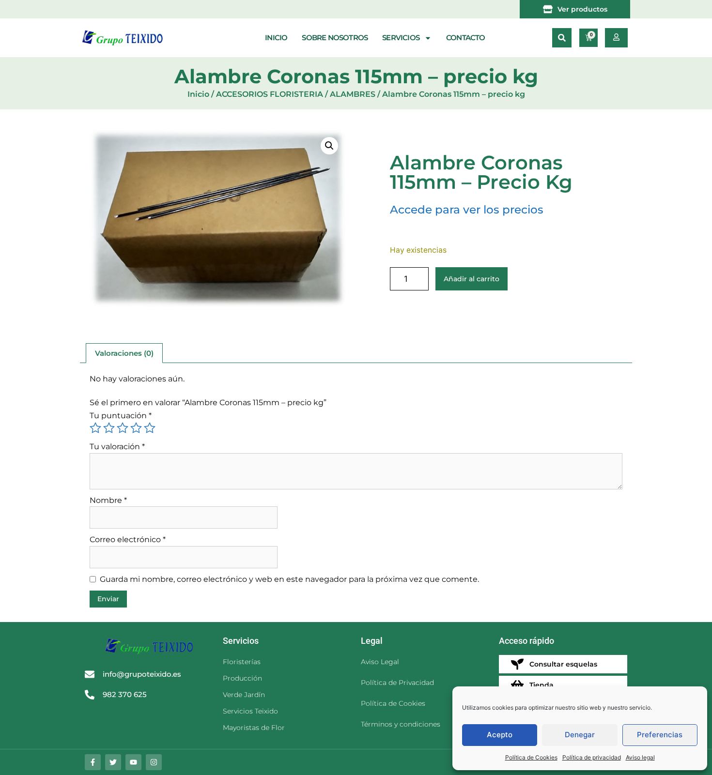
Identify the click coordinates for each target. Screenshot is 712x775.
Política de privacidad (591, 757)
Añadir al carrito (471, 278)
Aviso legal (640, 757)
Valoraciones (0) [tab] (124, 353)
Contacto (465, 37)
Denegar (580, 734)
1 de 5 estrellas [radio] (95, 428)
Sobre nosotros (335, 37)
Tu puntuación (121, 415)
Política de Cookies (531, 757)
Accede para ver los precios (466, 209)
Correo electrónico (128, 539)
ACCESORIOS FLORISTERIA (269, 94)
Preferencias (659, 734)
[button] (562, 37)
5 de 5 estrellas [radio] (149, 428)
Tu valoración (117, 446)
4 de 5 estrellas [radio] (136, 428)
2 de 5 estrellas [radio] (109, 428)
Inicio (276, 37)
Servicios (400, 37)
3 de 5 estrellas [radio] (122, 428)
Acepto (499, 734)
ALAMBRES (352, 94)
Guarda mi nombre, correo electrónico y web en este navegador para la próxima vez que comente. (289, 579)
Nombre (108, 500)
